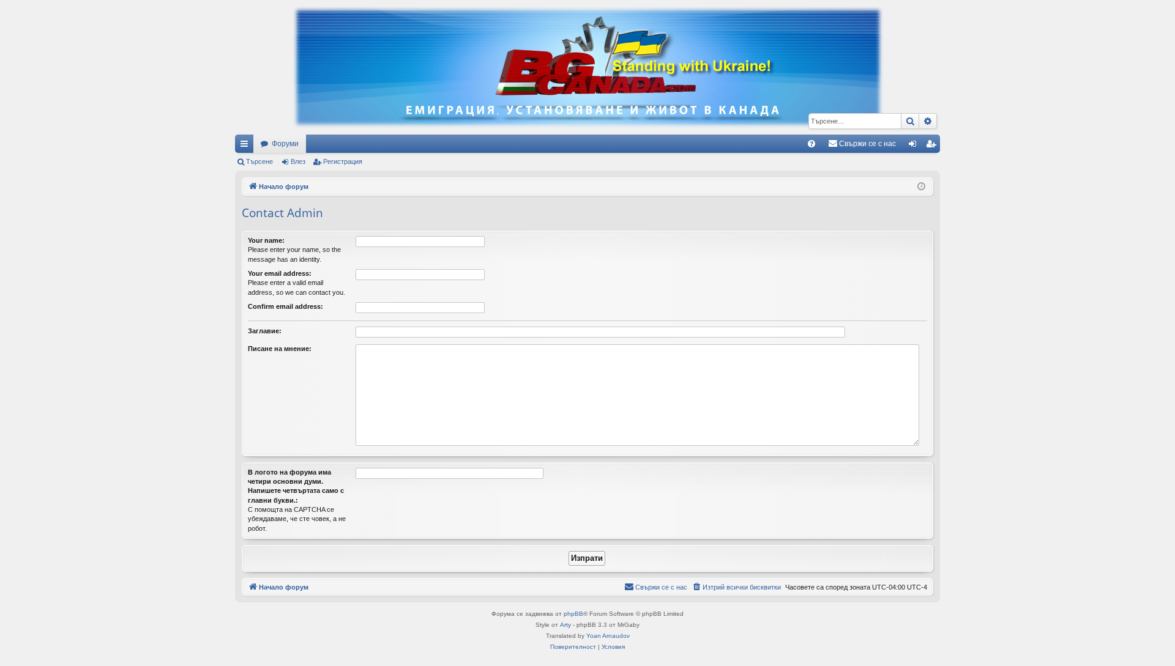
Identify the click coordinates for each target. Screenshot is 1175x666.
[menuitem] (811, 144)
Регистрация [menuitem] (933, 146)
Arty (565, 624)
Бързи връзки (246, 146)
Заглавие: (265, 331)
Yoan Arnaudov (608, 635)
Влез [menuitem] (915, 146)
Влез (298, 161)
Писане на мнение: (279, 348)
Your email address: (279, 273)
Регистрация (342, 161)
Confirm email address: (285, 306)
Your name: (266, 240)
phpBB (573, 613)
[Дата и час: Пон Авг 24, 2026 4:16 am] (921, 187)
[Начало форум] (587, 67)
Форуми (285, 143)
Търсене (259, 161)
